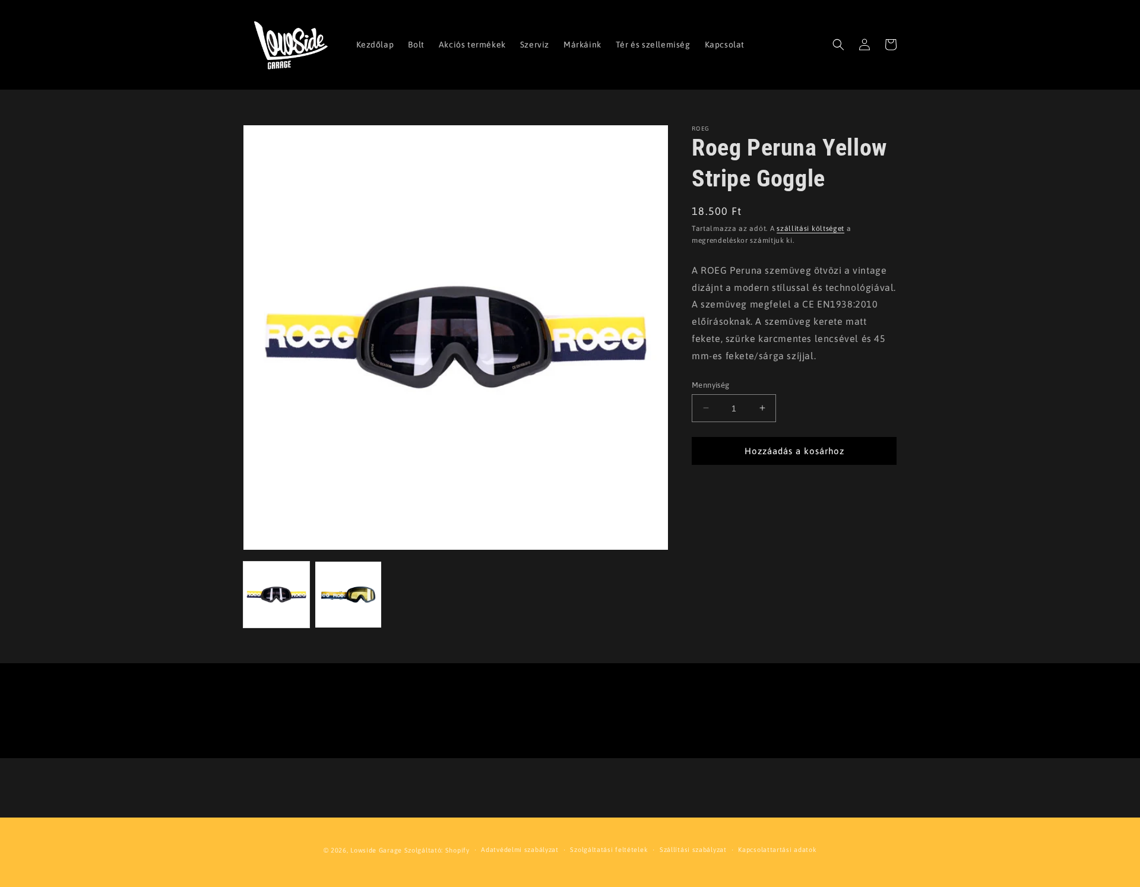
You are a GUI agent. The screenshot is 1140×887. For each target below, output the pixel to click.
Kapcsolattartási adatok (777, 849)
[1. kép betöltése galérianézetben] (276, 595)
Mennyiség (711, 384)
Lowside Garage (376, 850)
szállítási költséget (810, 228)
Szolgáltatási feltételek (609, 849)
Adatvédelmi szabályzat (519, 849)
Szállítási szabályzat (693, 849)
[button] (838, 44)
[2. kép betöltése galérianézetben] (348, 595)
